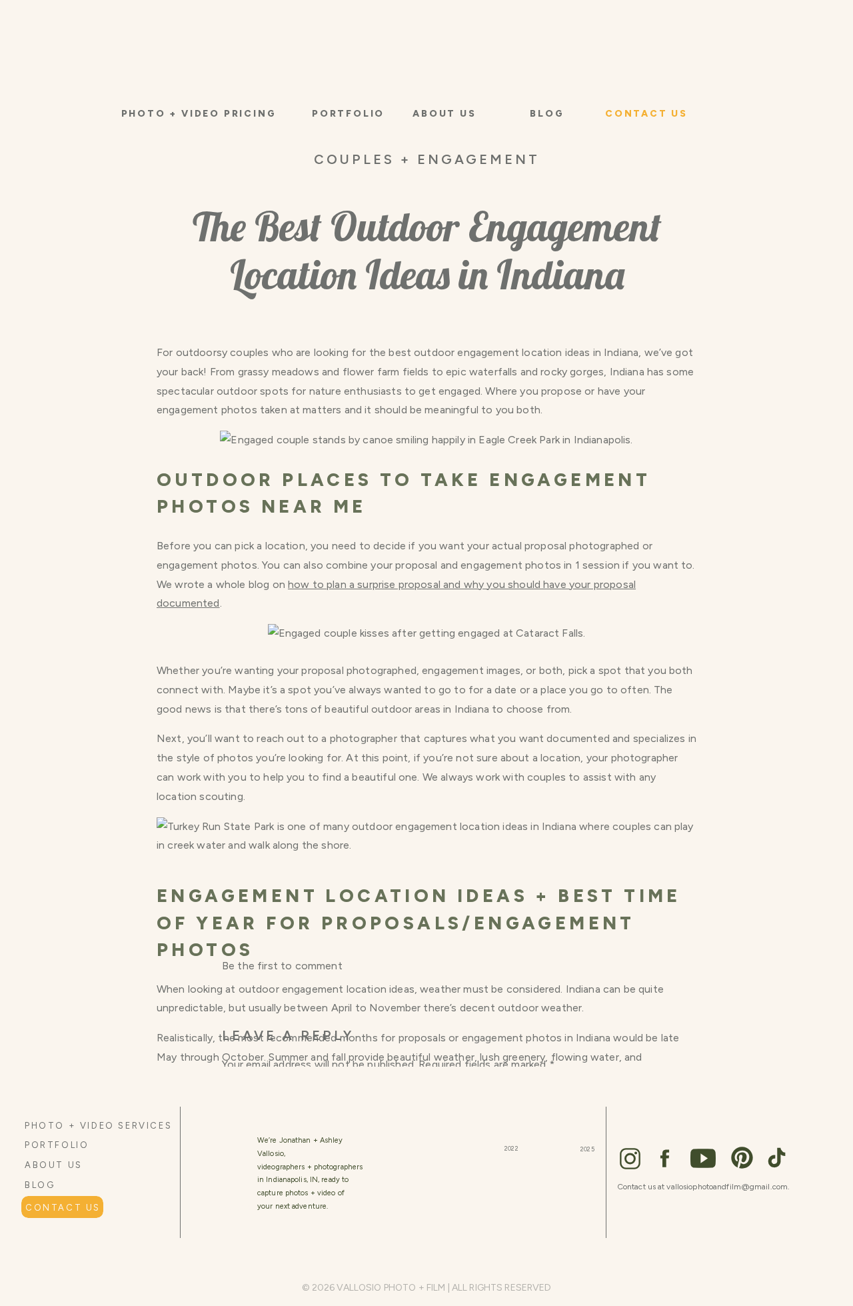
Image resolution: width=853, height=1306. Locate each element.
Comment (250, 1093)
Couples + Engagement (427, 159)
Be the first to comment (282, 965)
